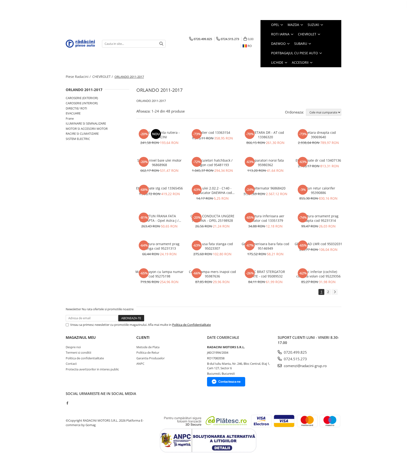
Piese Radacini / (79, 76)
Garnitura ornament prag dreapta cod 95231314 (318, 218)
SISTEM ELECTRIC (78, 139)
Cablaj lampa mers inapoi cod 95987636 (212, 273)
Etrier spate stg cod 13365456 (159, 188)
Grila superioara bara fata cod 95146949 (265, 246)
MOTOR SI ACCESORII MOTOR (87, 128)
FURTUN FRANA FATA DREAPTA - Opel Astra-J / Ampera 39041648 (159, 218)
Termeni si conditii (78, 352)
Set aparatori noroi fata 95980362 (265, 162)
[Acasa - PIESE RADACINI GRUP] (80, 44)
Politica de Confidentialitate (191, 325)
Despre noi (73, 347)
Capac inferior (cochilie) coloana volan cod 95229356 (318, 273)
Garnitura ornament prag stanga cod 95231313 (159, 246)
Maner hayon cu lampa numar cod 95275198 (159, 273)
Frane (70, 118)
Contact (71, 363)
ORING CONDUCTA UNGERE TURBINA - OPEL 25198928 (212, 218)
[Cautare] (161, 44)
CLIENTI (143, 337)
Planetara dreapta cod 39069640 (318, 134)
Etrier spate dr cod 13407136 (318, 160)
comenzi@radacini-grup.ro (305, 365)
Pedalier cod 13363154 (212, 132)
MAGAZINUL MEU (81, 337)
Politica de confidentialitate (85, 358)
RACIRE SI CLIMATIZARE (82, 133)
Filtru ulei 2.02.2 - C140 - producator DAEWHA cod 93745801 (212, 190)
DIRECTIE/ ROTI (76, 108)
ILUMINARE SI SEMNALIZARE (86, 123)
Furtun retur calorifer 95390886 (318, 190)
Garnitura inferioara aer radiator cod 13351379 (265, 218)
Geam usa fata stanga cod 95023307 (212, 246)
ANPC (140, 363)
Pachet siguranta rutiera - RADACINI (159, 134)
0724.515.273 (295, 358)
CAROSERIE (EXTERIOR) (82, 98)
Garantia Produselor (150, 358)
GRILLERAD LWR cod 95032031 (318, 244)
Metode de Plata (147, 347)
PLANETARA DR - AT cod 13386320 (265, 134)
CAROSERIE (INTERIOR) (82, 103)
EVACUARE (73, 113)
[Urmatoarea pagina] (335, 292)
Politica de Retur (147, 352)
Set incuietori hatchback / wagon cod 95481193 (212, 162)
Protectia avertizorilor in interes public (92, 369)
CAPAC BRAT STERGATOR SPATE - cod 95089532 (265, 273)
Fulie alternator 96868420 (265, 188)
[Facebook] (67, 403)
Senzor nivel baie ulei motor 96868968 (159, 162)
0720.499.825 (295, 352)
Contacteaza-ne (229, 381)
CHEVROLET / (103, 76)
